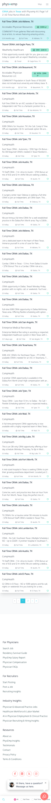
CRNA (5, 11)
